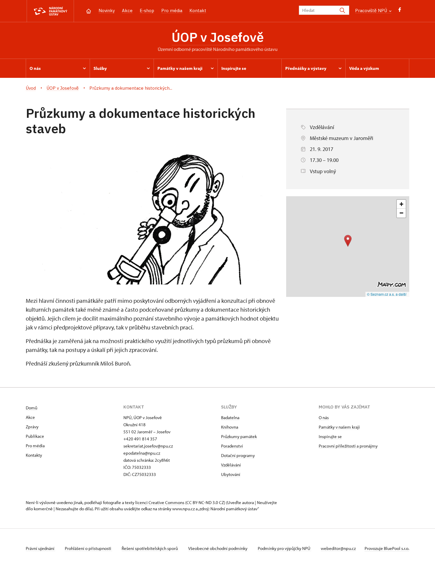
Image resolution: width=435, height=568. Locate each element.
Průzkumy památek (239, 436)
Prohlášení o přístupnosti (88, 548)
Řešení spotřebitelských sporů (150, 548)
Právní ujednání (40, 548)
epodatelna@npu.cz (141, 453)
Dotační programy (238, 455)
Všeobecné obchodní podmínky (218, 548)
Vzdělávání (231, 465)
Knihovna (229, 427)
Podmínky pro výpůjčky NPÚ (284, 548)
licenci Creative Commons (159, 502)
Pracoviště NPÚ (371, 10)
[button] (348, 241)
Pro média (171, 10)
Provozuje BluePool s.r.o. (387, 548)
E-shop (147, 10)
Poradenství (232, 446)
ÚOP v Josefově (218, 37)
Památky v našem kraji (339, 427)
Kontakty (34, 455)
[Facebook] (399, 11)
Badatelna (230, 417)
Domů (31, 408)
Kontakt (197, 10)
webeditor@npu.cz (338, 548)
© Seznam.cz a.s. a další (386, 294)
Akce (127, 10)
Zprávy (32, 426)
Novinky (107, 10)
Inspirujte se (330, 436)
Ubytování (230, 474)
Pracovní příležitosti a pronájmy (348, 446)
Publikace (35, 436)
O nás (324, 417)
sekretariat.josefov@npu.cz (148, 446)
